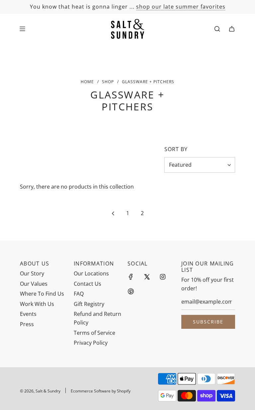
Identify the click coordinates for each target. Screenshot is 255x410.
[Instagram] (162, 276)
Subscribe (208, 322)
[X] (146, 276)
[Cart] (231, 29)
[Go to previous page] (113, 213)
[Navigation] (22, 29)
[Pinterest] (131, 291)
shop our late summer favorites (180, 6)
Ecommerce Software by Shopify (100, 391)
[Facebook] (131, 276)
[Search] (217, 29)
